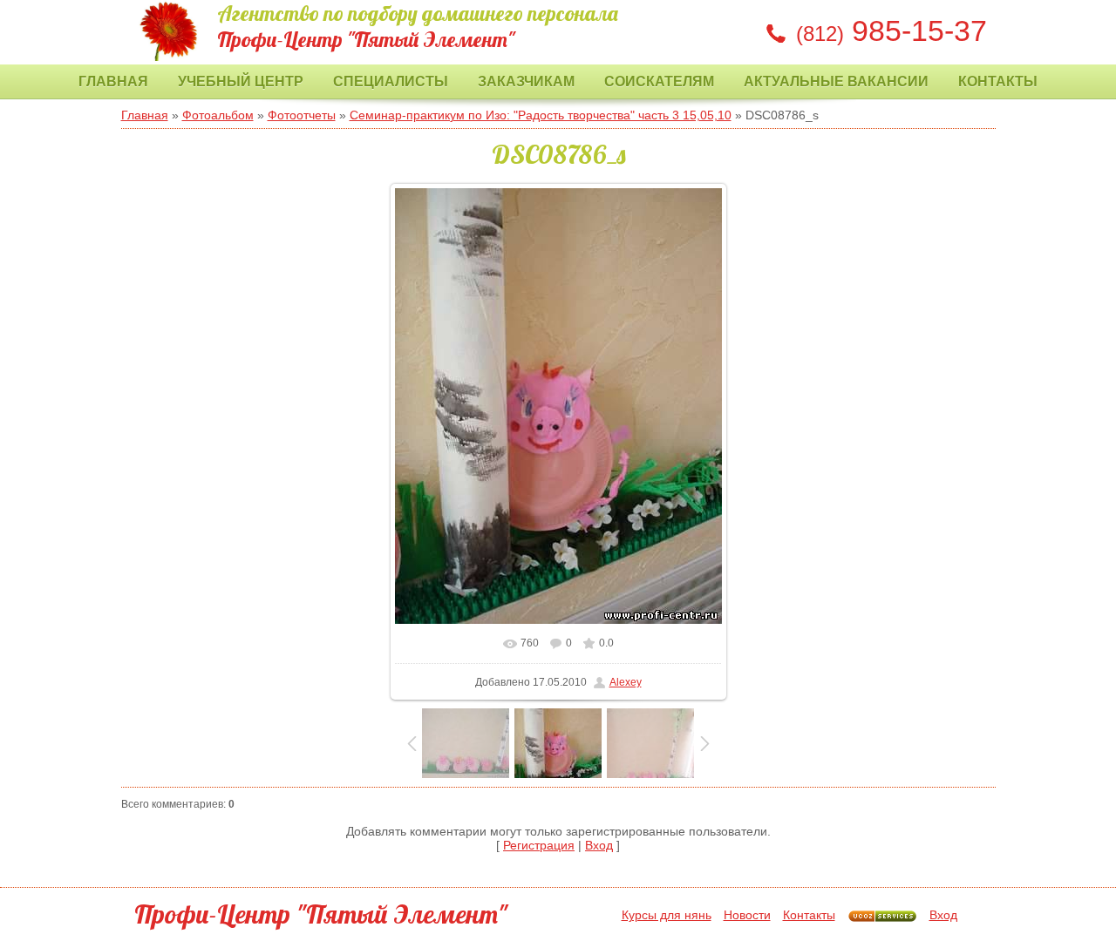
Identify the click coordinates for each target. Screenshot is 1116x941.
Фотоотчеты (302, 115)
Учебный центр (240, 81)
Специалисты (390, 81)
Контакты (998, 81)
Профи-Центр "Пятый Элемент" (320, 914)
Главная (113, 81)
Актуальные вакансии (836, 81)
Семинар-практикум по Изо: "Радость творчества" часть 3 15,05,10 (541, 115)
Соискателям (659, 81)
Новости (747, 915)
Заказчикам (526, 81)
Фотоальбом (218, 115)
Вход (599, 845)
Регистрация (539, 845)
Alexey (625, 682)
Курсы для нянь (666, 915)
